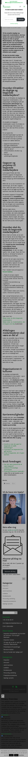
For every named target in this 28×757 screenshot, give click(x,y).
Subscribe (20, 19)
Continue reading (14, 23)
